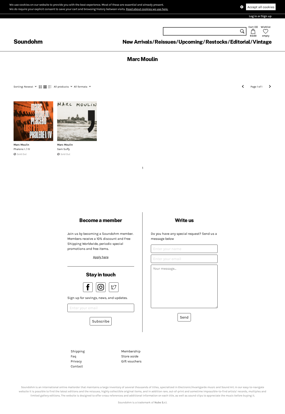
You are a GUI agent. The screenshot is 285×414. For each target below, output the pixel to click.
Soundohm (28, 41)
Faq (73, 356)
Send (184, 317)
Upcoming (190, 42)
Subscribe (100, 321)
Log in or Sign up (260, 16)
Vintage (262, 42)
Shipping (78, 351)
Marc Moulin (21, 144)
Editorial (240, 42)
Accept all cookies (260, 7)
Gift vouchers (131, 361)
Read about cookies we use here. (147, 9)
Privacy (76, 361)
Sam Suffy (63, 149)
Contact (77, 366)
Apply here (100, 257)
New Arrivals (137, 42)
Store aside (129, 356)
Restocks (216, 42)
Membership (130, 351)
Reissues (165, 42)
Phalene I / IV (22, 149)
